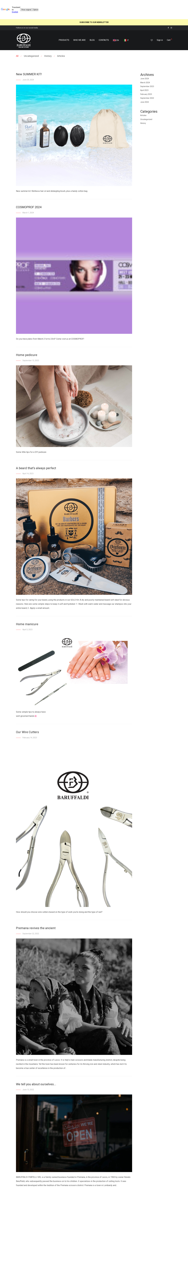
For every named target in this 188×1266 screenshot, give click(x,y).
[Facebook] (168, 28)
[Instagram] (171, 28)
